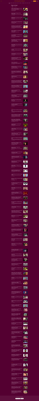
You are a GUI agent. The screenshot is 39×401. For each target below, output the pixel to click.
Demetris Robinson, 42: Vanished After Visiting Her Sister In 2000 (16, 309)
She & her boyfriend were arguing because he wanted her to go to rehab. (16, 221)
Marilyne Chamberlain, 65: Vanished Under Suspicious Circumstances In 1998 (16, 114)
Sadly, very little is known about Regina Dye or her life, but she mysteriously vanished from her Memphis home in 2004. (17, 139)
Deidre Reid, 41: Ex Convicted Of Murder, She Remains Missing (16, 66)
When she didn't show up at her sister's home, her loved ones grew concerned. (17, 240)
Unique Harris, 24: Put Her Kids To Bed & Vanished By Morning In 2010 (16, 156)
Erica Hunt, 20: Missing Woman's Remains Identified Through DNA (16, 104)
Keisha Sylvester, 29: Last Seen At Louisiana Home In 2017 (16, 17)
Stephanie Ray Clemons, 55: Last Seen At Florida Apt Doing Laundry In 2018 (16, 387)
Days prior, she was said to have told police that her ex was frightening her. (16, 269)
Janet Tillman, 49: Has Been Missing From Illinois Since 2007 (16, 323)
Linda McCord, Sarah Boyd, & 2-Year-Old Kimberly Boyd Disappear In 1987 (16, 170)
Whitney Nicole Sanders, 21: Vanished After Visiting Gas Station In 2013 (16, 382)
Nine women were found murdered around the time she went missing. (16, 333)
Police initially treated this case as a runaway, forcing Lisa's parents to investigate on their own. (16, 260)
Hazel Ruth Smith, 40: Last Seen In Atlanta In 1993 (16, 300)
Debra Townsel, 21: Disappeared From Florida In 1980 (16, 13)
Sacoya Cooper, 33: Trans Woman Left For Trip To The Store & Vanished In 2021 (16, 71)
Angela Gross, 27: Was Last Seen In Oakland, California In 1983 (16, 378)
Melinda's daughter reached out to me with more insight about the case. (16, 319)
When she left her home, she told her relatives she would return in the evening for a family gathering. (16, 36)
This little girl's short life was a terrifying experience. (16, 153)
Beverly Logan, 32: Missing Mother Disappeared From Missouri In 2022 (15, 119)
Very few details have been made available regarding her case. (16, 166)
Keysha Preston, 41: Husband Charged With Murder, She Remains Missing (16, 85)
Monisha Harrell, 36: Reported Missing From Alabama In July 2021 (17, 76)
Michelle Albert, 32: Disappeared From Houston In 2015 (16, 165)
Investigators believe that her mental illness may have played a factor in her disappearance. (17, 351)
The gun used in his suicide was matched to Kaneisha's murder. (16, 230)
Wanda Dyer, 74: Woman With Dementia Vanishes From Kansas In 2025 (16, 305)
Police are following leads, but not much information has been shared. (16, 365)
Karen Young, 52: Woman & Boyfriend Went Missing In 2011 (16, 44)
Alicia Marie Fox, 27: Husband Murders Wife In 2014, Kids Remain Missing (16, 224)
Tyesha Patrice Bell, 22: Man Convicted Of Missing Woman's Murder (16, 327)
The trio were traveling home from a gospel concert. (16, 171)
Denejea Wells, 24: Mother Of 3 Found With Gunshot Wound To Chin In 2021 (16, 211)
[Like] (11, 11)
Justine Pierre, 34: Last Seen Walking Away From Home (16, 277)
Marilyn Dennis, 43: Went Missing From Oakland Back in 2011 (16, 161)
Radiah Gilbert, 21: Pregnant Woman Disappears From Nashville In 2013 (16, 314)
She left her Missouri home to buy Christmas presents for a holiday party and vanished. (16, 245)
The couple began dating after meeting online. (15, 355)
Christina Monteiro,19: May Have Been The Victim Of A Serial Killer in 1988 (16, 332)
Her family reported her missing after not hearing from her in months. (17, 77)
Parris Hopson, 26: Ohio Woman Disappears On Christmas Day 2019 (16, 364)
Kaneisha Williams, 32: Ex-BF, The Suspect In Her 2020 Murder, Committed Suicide (17, 229)
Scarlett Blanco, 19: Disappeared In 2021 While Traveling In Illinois (16, 142)
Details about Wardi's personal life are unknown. (15, 125)
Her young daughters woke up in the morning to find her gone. (16, 250)
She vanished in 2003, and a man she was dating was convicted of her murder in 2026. (16, 328)
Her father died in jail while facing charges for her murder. (16, 50)
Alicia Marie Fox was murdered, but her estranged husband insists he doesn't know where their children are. (16, 225)
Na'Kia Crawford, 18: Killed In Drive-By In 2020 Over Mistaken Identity (16, 8)
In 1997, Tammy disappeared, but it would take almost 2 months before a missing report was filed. (16, 96)
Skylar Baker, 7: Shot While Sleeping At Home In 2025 (16, 100)
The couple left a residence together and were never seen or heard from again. (16, 45)
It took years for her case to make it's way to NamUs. (16, 175)
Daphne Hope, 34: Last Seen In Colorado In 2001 (16, 110)
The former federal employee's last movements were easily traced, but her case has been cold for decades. (16, 116)
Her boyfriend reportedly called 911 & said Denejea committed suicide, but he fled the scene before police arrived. (16, 212)
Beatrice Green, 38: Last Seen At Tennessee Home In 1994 (16, 239)
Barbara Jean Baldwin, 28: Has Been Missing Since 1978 (16, 178)
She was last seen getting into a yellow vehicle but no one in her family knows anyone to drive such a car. (16, 310)
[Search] (31, 1)
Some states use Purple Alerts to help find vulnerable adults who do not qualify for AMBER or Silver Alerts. (16, 63)
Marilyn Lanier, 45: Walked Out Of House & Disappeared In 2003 (16, 220)
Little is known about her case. (14, 179)
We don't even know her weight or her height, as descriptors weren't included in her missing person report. (16, 134)
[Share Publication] (32, 1)
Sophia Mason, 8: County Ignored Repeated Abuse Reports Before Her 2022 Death (16, 81)
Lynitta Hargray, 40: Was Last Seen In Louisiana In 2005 (16, 341)
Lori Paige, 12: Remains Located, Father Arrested (16, 49)
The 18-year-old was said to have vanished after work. (16, 207)
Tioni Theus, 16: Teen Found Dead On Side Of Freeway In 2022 (17, 53)
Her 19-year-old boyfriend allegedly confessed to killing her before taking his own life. (16, 293)
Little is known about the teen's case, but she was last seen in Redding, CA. (17, 129)
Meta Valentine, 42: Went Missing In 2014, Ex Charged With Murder (17, 40)
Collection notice (21, 397)
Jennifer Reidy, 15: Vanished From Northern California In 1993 (16, 128)
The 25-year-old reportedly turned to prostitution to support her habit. (16, 193)
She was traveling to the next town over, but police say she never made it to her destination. (16, 144)
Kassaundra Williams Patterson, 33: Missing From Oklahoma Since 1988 (16, 249)
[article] (19, 10)
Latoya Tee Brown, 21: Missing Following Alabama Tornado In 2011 (16, 287)
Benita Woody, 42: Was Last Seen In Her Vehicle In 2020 (16, 187)
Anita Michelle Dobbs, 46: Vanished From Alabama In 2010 (16, 336)
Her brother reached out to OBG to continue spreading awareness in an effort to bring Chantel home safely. (16, 59)
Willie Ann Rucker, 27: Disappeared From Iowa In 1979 (16, 268)
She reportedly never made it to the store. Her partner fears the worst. (16, 72)
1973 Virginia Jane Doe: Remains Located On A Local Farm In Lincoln (16, 183)
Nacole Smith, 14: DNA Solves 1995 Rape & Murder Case (16, 254)
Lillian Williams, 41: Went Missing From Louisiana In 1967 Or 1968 (16, 133)
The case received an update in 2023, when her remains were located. (17, 346)
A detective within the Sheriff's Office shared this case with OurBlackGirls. (16, 184)
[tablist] (14, 6)
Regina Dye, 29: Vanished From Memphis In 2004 (16, 138)
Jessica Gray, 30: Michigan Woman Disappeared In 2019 (15, 90)
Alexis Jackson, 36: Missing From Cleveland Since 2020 (16, 296)
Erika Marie (14, 19)
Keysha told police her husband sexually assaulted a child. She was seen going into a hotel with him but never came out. (16, 86)
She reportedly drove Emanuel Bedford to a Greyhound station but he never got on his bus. (16, 67)
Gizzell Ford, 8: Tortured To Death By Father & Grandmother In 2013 (17, 152)
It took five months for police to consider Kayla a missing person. (16, 370)
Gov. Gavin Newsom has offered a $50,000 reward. (16, 54)
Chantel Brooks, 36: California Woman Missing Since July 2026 (16, 57)
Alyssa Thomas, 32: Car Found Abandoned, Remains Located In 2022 (16, 263)
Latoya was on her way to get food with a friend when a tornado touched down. (16, 288)
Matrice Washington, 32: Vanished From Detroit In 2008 (16, 31)
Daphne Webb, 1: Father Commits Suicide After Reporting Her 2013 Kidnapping (16, 272)
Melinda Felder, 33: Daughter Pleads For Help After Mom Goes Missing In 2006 (16, 318)
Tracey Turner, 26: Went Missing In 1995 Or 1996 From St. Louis (16, 22)
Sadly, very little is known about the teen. (15, 216)
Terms (19, 397)
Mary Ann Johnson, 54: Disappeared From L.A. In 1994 (16, 202)
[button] (9, 3)
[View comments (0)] (15, 11)
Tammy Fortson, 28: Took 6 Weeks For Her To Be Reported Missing (17, 95)
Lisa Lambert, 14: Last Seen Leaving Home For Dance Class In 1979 (16, 259)
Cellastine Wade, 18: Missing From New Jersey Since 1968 (16, 206)
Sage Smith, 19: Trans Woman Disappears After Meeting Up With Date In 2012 (16, 26)
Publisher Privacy (21, 396)
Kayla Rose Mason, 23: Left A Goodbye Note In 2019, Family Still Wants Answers (16, 369)
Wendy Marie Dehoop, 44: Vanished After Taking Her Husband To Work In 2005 (16, 391)
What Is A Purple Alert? (14, 62)
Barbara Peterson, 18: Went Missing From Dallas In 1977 (16, 215)
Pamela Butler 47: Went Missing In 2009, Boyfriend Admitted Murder (16, 354)
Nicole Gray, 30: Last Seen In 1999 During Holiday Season (16, 243)
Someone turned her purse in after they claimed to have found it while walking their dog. (16, 392)
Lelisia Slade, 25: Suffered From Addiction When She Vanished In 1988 (16, 192)
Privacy (18, 397)
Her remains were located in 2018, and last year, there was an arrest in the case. (17, 105)
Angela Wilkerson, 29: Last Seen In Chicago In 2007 (16, 174)
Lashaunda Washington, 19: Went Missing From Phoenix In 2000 (16, 373)
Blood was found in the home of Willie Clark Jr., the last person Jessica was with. (16, 91)
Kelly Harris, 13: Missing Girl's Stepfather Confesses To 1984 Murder (16, 234)
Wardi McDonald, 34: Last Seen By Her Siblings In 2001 (16, 124)
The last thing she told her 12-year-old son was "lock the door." (16, 278)
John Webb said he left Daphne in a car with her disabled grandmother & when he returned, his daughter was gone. (16, 274)
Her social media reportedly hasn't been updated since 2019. (17, 297)
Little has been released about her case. (15, 162)
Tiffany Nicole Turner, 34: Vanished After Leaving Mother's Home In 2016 (16, 350)
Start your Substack (18, 398)
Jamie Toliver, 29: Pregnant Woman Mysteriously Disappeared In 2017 (15, 345)
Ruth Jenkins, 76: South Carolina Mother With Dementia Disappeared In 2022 (16, 197)
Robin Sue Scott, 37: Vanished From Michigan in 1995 (15, 147)
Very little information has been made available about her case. (16, 148)
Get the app (22, 398)
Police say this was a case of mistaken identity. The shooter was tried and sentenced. (16, 10)
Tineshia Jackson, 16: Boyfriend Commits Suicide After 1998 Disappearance (16, 291)
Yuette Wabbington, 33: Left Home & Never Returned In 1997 (16, 35)
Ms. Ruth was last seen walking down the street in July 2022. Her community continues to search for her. (16, 198)
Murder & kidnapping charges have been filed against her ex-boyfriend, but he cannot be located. (17, 41)
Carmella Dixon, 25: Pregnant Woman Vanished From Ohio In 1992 (16, 282)
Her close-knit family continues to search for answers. (16, 18)
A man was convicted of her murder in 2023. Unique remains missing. (17, 157)
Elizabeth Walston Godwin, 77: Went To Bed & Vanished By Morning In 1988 (16, 359)
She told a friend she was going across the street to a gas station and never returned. (16, 383)
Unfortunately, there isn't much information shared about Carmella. (16, 283)
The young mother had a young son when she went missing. (16, 14)
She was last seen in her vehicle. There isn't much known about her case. (16, 189)
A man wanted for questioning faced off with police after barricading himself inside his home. (16, 120)
